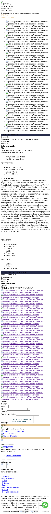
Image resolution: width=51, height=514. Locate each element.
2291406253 (8, 447)
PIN (2, 409)
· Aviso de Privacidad (9, 460)
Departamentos (8, 478)
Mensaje (4, 423)
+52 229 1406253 (10, 436)
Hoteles (5, 490)
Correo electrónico (8, 414)
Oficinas (5, 483)
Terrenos (5, 476)
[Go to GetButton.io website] (45, 511)
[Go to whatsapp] (45, 505)
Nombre (4, 404)
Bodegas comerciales (10, 492)
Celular (4, 412)
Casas (4, 481)
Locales (5, 485)
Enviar (3, 425)
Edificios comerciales (10, 487)
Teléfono (4, 406)
